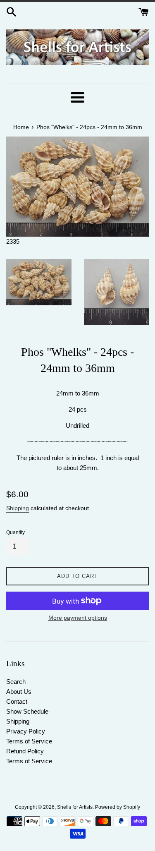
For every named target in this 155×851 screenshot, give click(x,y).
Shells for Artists (75, 807)
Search (16, 681)
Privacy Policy (25, 731)
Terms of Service (29, 741)
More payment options (77, 617)
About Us (18, 691)
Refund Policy (25, 751)
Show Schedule (27, 711)
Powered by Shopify (117, 807)
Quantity (15, 532)
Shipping (17, 508)
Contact (16, 701)
